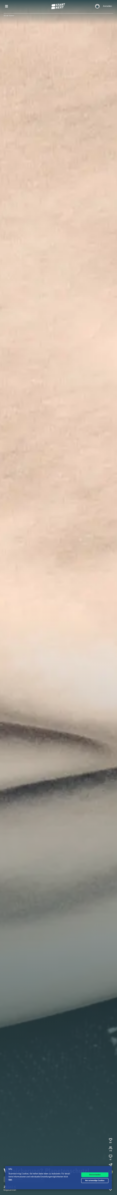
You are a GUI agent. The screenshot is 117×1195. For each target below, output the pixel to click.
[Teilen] (110, 1165)
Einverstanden (95, 1175)
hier (10, 1180)
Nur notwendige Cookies (94, 1181)
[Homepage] (58, 6)
